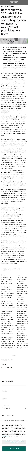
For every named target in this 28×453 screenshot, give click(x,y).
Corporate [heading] (4, 398)
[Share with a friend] (11, 368)
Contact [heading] (4, 394)
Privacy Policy (5, 436)
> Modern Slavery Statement (7, 415)
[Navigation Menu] (2, 2)
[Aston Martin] (14, 2)
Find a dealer (5, 405)
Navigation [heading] (4, 391)
